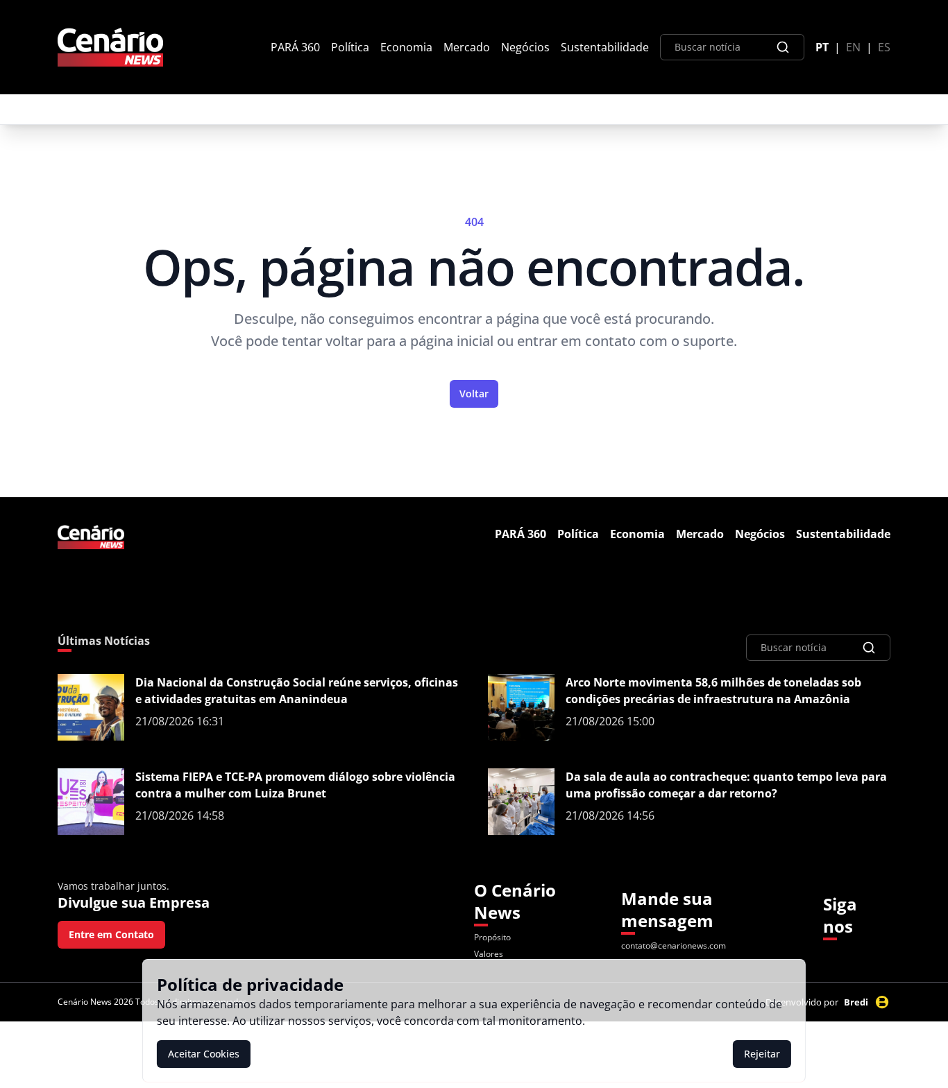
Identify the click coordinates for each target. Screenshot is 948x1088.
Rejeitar (762, 1053)
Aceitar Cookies (203, 1053)
